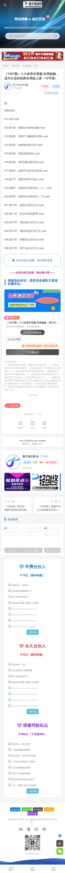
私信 (57, 86)
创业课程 (16, 65)
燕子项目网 (19, 84)
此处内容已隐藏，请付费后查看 (34, 260)
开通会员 (34, 352)
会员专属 (27, 65)
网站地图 (32, 813)
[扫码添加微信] (59, 851)
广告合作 (49, 809)
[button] (61, 46)
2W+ (28, 462)
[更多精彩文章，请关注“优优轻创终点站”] (32, 300)
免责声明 (27, 809)
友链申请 (15, 809)
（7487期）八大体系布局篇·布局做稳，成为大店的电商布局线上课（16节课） (31, 75)
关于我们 (38, 809)
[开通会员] (59, 843)
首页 (6, 65)
